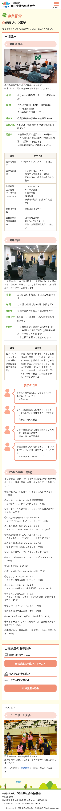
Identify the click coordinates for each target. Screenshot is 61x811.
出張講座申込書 (30, 688)
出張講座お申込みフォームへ (30, 663)
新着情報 (25, 768)
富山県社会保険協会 (21, 793)
